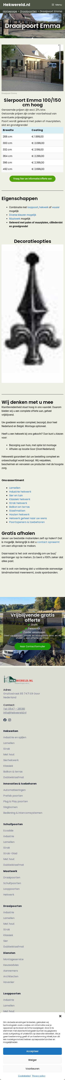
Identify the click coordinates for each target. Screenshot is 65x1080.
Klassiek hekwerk (19, 499)
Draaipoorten (28, 11)
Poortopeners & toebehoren (27, 522)
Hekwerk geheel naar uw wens (28, 518)
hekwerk (43, 207)
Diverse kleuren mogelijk (22, 214)
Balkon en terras (19, 507)
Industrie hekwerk (20, 491)
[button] (60, 1016)
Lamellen (15, 488)
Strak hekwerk (18, 503)
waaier (55, 207)
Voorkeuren (32, 1068)
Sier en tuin (16, 495)
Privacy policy (38, 1075)
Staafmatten (17, 510)
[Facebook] (4, 720)
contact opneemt (48, 542)
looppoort (32, 207)
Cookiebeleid (24, 1075)
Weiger (32, 1060)
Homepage (10, 11)
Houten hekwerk (19, 514)
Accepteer (32, 1051)
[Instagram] (9, 720)
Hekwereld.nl (16, 4)
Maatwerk (14, 218)
